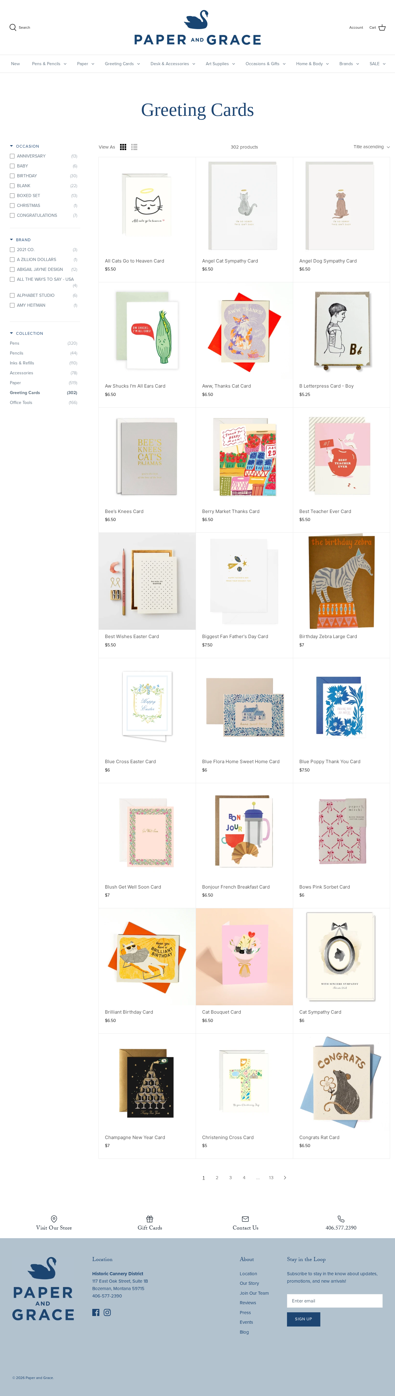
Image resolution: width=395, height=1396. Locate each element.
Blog (244, 1332)
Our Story (249, 1283)
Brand (23, 240)
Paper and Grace (39, 1378)
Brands (346, 63)
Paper (82, 63)
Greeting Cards (119, 63)
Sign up (303, 1319)
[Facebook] (95, 1312)
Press (245, 1312)
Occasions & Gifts (263, 63)
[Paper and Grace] (198, 27)
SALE (375, 63)
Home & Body (309, 63)
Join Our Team (254, 1293)
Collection (29, 333)
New (15, 63)
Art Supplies (217, 63)
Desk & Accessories (170, 63)
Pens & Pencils (46, 63)
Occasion (27, 146)
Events (246, 1322)
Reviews (248, 1303)
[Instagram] (107, 1312)
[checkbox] (43, 156)
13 (271, 1177)
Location (248, 1273)
